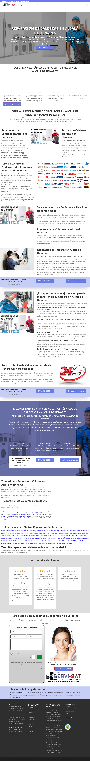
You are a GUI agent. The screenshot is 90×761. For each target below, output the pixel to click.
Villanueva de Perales (35, 543)
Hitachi (60, 724)
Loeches (55, 535)
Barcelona (19, 512)
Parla (6, 538)
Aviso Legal (68, 706)
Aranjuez (48, 530)
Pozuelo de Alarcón (30, 538)
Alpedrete (38, 530)
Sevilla (7, 517)
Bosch (47, 712)
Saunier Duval (49, 744)
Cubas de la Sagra (10, 533)
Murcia (24, 516)
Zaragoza (3, 519)
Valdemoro (33, 542)
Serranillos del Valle (28, 540)
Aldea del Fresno (28, 530)
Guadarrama (15, 535)
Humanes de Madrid (33, 535)
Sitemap (67, 713)
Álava (38, 511)
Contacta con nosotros (76, 281)
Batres (68, 530)
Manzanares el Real (6, 537)
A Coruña (34, 511)
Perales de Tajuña (18, 538)
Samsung (55, 744)
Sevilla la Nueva (37, 540)
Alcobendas (16, 530)
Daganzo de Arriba (19, 533)
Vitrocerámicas (36, 5)
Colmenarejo (80, 532)
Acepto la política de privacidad (19, 653)
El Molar (36, 533)
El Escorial (30, 533)
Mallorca (20, 516)
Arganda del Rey (55, 530)
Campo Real (20, 532)
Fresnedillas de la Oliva (43, 533)
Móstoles (52, 537)
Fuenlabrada (61, 533)
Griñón (86, 533)
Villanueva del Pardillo (45, 543)
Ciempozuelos (45, 532)
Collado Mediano (57, 532)
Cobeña (50, 532)
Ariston (47, 710)
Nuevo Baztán (78, 537)
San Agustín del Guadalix (68, 538)
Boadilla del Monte (84, 530)
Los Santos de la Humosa (70, 535)
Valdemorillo (28, 542)
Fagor (57, 718)
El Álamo (26, 533)
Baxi (51, 710)
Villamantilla (15, 543)
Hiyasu (47, 725)
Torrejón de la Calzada (70, 540)
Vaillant (51, 750)
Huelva (33, 514)
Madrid (12, 516)
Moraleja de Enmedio (30, 537)
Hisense (56, 724)
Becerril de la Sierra (74, 530)
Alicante (46, 511)
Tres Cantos (21, 542)
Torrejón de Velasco (80, 540)
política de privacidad (32, 664)
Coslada (3, 533)
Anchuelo (43, 530)
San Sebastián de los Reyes (16, 540)
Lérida (5, 516)
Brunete (3, 532)
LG (54, 731)
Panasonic (48, 741)
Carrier (54, 712)
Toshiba (57, 748)
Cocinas (65, 5)
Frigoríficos (13, 5)
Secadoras (28, 5)
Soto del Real (44, 540)
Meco (12, 537)
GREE (47, 722)
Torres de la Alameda (13, 542)
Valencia (38, 517)
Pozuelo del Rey (38, 538)
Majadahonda (83, 535)
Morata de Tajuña (45, 537)
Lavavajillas (21, 5)
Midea (51, 733)
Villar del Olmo (54, 543)
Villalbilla (3, 543)
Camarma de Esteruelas (11, 532)
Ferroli (51, 720)
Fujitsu (55, 720)
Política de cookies (70, 711)
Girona (14, 514)
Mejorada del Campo (19, 537)
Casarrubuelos (27, 532)
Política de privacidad (71, 708)
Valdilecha (60, 542)
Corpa (84, 532)
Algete (34, 530)
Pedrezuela (10, 538)
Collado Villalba (64, 532)
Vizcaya (47, 517)
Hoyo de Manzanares (23, 535)
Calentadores (45, 5)
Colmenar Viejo (72, 532)
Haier (52, 724)
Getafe (83, 533)
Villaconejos (86, 542)
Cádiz (32, 512)
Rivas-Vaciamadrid (57, 538)
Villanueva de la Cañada (23, 543)
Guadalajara (23, 514)
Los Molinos (60, 535)
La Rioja (44, 514)
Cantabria (36, 512)
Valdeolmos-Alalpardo (42, 542)
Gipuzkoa (29, 514)
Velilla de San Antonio (78, 542)
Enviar (39, 657)
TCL (53, 746)
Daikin (50, 716)
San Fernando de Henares (81, 538)
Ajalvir (2, 530)
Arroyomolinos (62, 530)
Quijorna (45, 538)
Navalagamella (64, 537)
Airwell (51, 709)
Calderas (82, 5)
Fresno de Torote (54, 533)
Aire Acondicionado (73, 5)
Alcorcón (22, 530)
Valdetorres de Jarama (53, 542)
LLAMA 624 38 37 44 (45, 47)
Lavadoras (6, 5)
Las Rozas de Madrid (44, 535)
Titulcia (53, 540)
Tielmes (50, 540)
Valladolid (42, 517)
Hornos (53, 5)
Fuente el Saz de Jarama (70, 533)
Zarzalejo (71, 543)
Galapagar (78, 533)
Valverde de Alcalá (68, 542)
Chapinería (33, 532)
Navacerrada (58, 537)
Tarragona (14, 517)
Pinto (24, 538)
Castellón (41, 512)
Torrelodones (4, 542)
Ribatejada (50, 538)
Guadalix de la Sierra (6, 535)
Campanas (58, 5)
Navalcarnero (72, 537)
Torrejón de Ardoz (60, 540)
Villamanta (8, 543)
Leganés (51, 535)
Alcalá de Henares (9, 530)
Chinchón (39, 532)
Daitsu (54, 716)
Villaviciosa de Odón (63, 543)
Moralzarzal (38, 537)
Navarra (28, 516)
